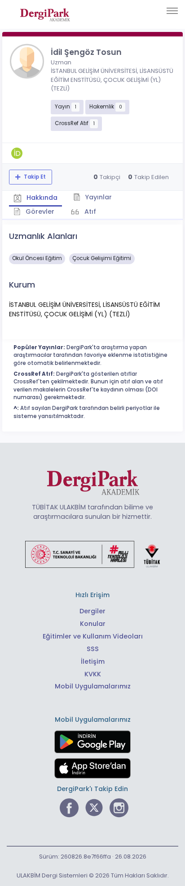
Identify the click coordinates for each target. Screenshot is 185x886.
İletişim (93, 661)
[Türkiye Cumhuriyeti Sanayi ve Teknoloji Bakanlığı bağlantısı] (92, 553)
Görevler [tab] (39, 211)
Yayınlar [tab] (97, 197)
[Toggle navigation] (172, 10)
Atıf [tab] (89, 211)
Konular (93, 623)
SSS (93, 648)
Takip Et (34, 176)
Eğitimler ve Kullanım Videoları (93, 636)
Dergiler (92, 611)
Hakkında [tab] (41, 197)
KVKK (92, 674)
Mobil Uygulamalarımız (93, 686)
